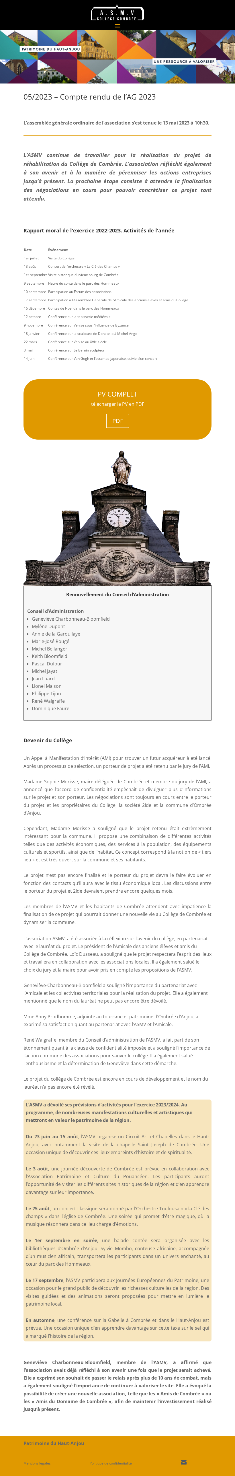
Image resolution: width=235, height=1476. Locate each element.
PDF (117, 421)
